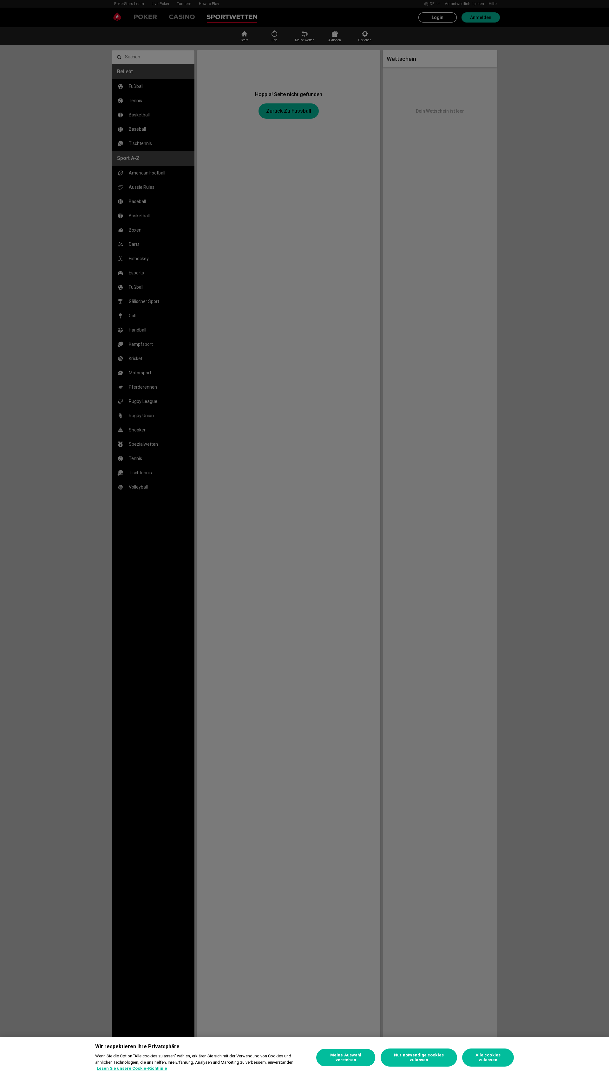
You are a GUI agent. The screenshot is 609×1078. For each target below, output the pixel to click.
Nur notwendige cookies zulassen (419, 1057)
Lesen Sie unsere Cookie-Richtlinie (132, 1068)
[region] (304, 1057)
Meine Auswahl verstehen (346, 1057)
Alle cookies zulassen (488, 1057)
